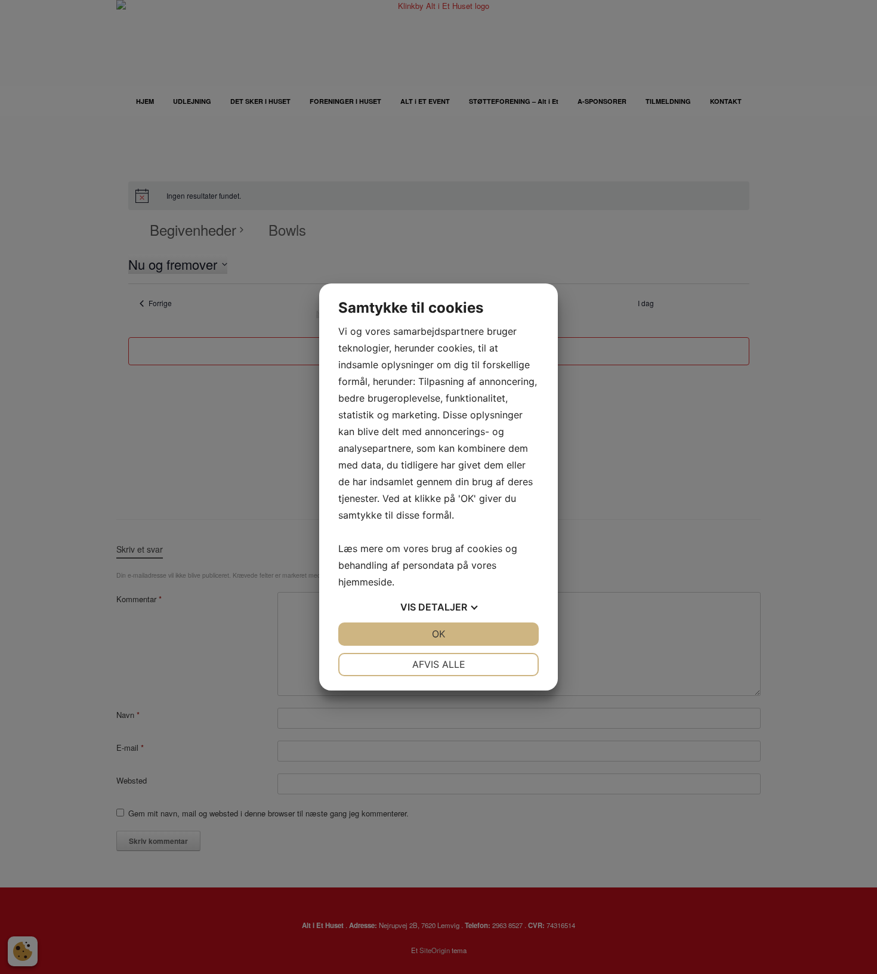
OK (438, 634)
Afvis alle (438, 664)
